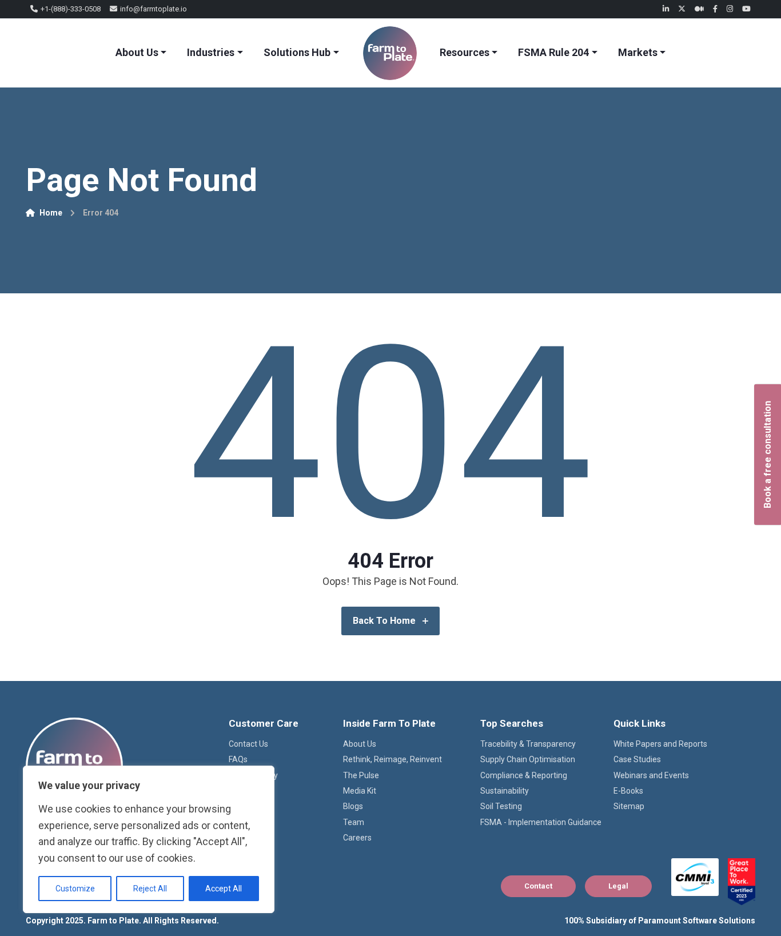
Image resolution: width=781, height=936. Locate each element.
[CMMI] (695, 877)
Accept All (223, 888)
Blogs (353, 806)
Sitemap (628, 806)
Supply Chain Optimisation (527, 759)
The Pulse (361, 775)
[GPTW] (741, 881)
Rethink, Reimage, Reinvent (392, 759)
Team (353, 822)
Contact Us (248, 743)
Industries (210, 52)
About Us (136, 52)
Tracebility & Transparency (528, 743)
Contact (538, 886)
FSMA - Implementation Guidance (540, 822)
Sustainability (504, 790)
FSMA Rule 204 (553, 52)
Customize (75, 888)
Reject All (150, 888)
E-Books (628, 790)
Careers (357, 837)
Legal (618, 886)
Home (50, 212)
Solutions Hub (297, 52)
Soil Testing (501, 806)
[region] (148, 839)
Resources (464, 52)
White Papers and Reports (660, 743)
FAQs (238, 759)
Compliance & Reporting (523, 775)
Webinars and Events (651, 775)
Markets (638, 52)
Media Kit (359, 790)
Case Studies (637, 759)
